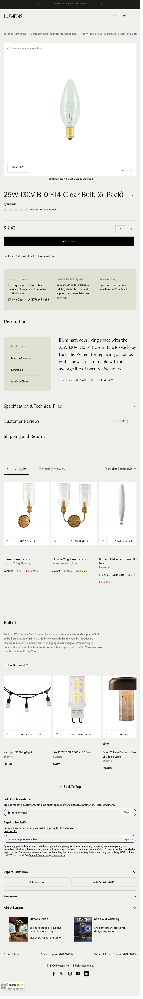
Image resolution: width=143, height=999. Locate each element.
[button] (16, 209)
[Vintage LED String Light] (27, 699)
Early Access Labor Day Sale (71, 4)
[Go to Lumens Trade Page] (18, 929)
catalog (116, 927)
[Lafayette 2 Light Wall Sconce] (74, 505)
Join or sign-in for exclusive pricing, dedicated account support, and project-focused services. (73, 291)
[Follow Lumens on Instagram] (70, 973)
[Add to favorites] (131, 195)
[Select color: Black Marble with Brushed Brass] (108, 743)
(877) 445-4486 (40, 299)
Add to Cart (69, 241)
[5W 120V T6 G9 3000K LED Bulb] (77, 699)
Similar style (16, 468)
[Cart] (124, 17)
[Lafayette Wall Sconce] (27, 505)
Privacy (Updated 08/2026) (56, 954)
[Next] (101, 5)
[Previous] (39, 5)
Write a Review (48, 209)
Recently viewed (52, 468)
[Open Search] (114, 16)
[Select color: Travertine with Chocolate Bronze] (104, 743)
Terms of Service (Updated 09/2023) (115, 954)
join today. (48, 931)
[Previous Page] (123, 171)
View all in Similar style (119, 468)
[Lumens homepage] (13, 16)
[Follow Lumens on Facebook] (53, 973)
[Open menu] (133, 16)
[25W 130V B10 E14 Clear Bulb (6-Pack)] (70, 110)
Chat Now (38, 882)
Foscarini (104, 567)
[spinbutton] (120, 229)
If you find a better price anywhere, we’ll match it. (113, 287)
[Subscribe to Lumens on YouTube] (78, 973)
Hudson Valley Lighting (17, 563)
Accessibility (11, 954)
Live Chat (17, 299)
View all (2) (17, 167)
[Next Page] (131, 171)
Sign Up (128, 812)
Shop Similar (28, 541)
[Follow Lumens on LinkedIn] (86, 973)
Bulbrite (11, 203)
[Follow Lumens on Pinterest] (61, 973)
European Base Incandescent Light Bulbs (54, 33)
